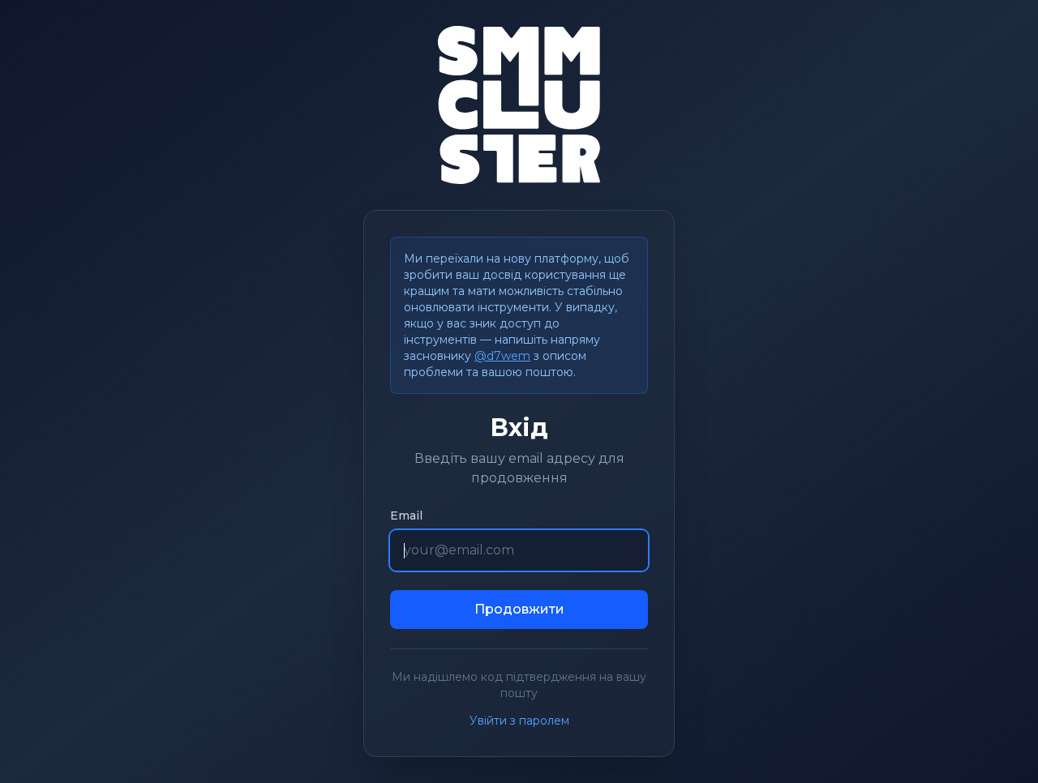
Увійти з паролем (519, 720)
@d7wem (502, 356)
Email (406, 515)
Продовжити (519, 609)
